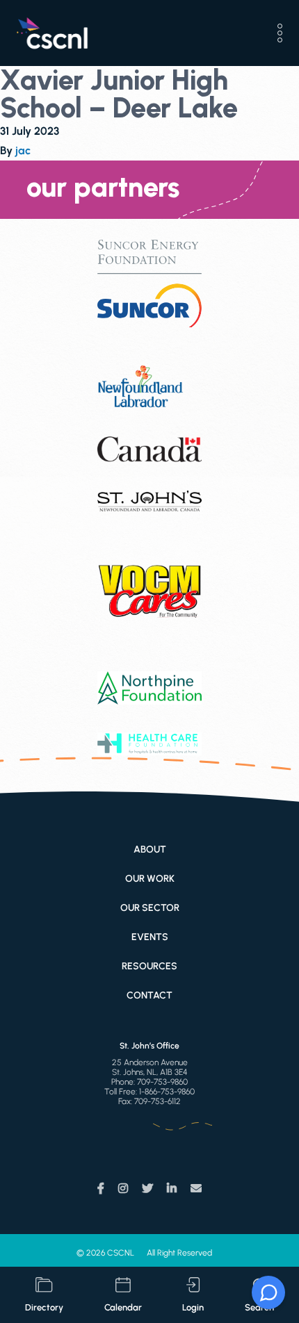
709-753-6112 (157, 1101)
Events (149, 937)
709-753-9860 (162, 1082)
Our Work (150, 879)
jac (23, 150)
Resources (149, 966)
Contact (149, 995)
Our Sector (149, 908)
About (150, 849)
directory (44, 1307)
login (193, 1307)
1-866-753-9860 (167, 1091)
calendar (123, 1307)
